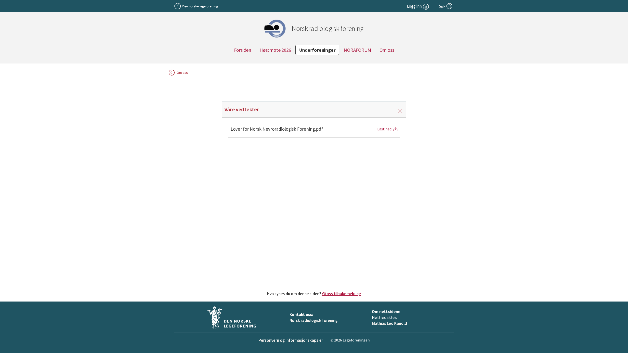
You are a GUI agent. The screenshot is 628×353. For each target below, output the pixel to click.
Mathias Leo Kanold (389, 323)
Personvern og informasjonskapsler (291, 340)
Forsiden (242, 50)
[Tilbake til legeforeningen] (196, 6)
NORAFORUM (357, 50)
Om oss (386, 50)
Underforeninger (317, 50)
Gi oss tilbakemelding (341, 293)
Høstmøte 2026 (275, 50)
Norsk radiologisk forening (313, 320)
